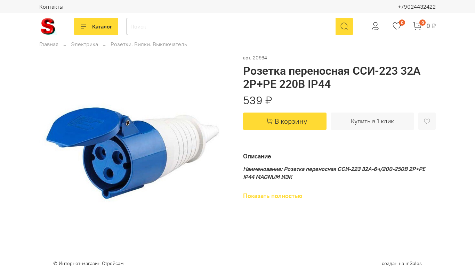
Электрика (84, 44)
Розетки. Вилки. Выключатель (149, 44)
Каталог (102, 26)
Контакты (51, 6)
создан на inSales (402, 263)
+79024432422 (417, 6)
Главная (48, 44)
